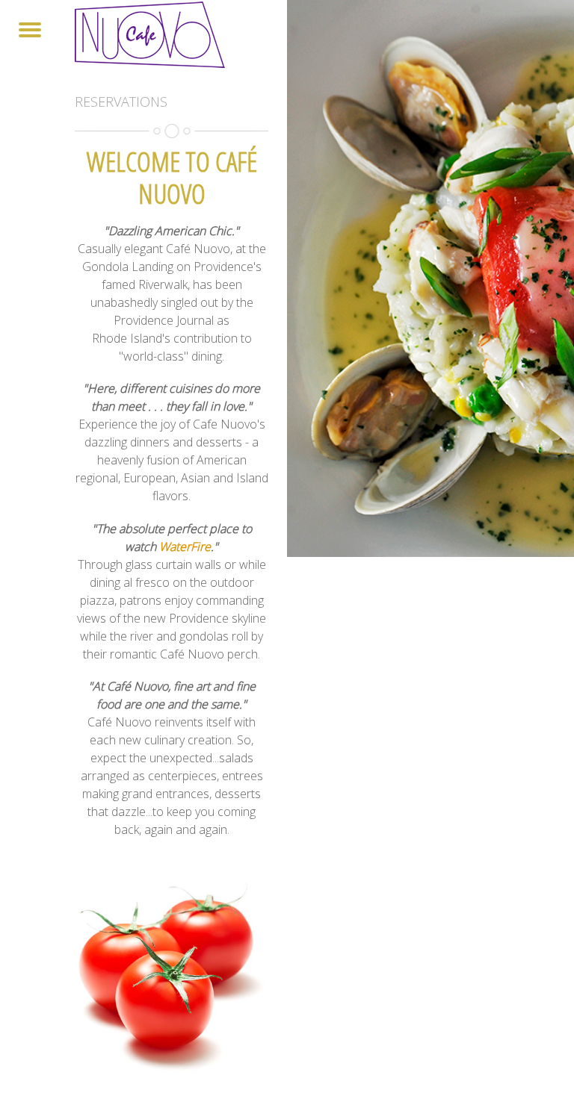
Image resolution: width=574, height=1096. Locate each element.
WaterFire (185, 546)
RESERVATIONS (121, 101)
